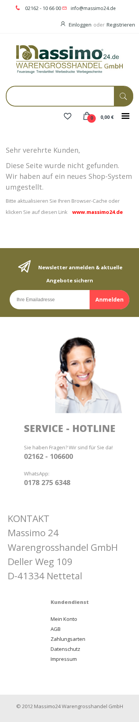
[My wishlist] (67, 117)
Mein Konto (64, 618)
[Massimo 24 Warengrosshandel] (69, 58)
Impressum (64, 658)
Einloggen (80, 24)
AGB (56, 628)
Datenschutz (65, 648)
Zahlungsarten (68, 638)
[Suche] (123, 96)
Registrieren (121, 24)
